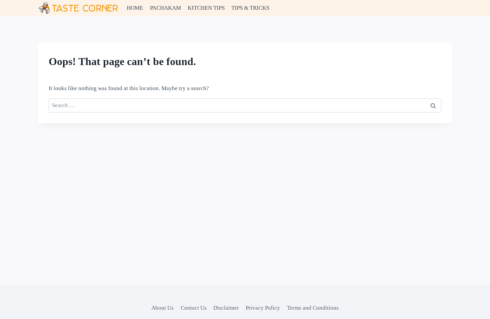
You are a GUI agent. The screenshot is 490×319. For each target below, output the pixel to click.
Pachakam (165, 8)
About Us (162, 308)
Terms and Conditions (313, 308)
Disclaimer (226, 308)
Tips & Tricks (250, 8)
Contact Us (194, 308)
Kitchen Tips (206, 8)
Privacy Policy (263, 308)
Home (135, 8)
